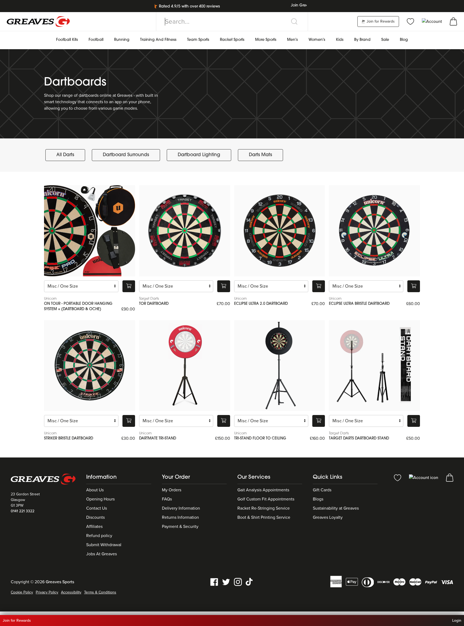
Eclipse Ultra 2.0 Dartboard (261, 304)
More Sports (265, 40)
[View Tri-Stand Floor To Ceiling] (279, 365)
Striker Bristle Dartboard (68, 439)
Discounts (95, 517)
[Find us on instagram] (238, 581)
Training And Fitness (158, 40)
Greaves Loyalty (328, 517)
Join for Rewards (380, 21)
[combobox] (232, 21)
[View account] (424, 477)
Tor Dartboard (154, 304)
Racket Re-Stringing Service (263, 508)
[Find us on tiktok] (250, 581)
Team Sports (198, 40)
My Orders (171, 490)
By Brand (362, 40)
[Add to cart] (128, 286)
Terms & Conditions (100, 592)
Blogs (318, 499)
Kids (339, 40)
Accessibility (71, 592)
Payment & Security (180, 526)
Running (121, 40)
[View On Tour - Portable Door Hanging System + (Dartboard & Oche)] (89, 230)
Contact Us (96, 508)
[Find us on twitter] (226, 581)
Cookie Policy (22, 592)
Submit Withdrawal (103, 545)
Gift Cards (322, 490)
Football (96, 40)
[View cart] (453, 21)
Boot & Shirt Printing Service (263, 517)
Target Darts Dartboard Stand (359, 439)
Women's (317, 40)
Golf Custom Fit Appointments (265, 499)
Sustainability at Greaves (336, 508)
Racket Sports (232, 40)
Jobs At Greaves (101, 554)
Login (456, 620)
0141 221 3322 (22, 511)
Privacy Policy (47, 592)
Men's (292, 40)
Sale (385, 40)
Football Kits (67, 40)
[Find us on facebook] (214, 581)
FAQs (167, 499)
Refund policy (99, 535)
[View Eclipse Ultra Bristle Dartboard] (374, 230)
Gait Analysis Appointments (263, 490)
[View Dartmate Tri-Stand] (184, 365)
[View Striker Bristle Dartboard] (89, 365)
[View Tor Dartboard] (184, 230)
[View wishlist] (410, 21)
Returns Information (180, 517)
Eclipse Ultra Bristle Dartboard (359, 304)
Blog (404, 40)
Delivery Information (181, 508)
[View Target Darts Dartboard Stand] (374, 365)
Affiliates (94, 526)
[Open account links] (432, 21)
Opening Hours (100, 499)
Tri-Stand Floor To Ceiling (260, 439)
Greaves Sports (60, 582)
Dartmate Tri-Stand (157, 439)
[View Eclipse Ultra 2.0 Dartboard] (279, 230)
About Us (95, 490)
